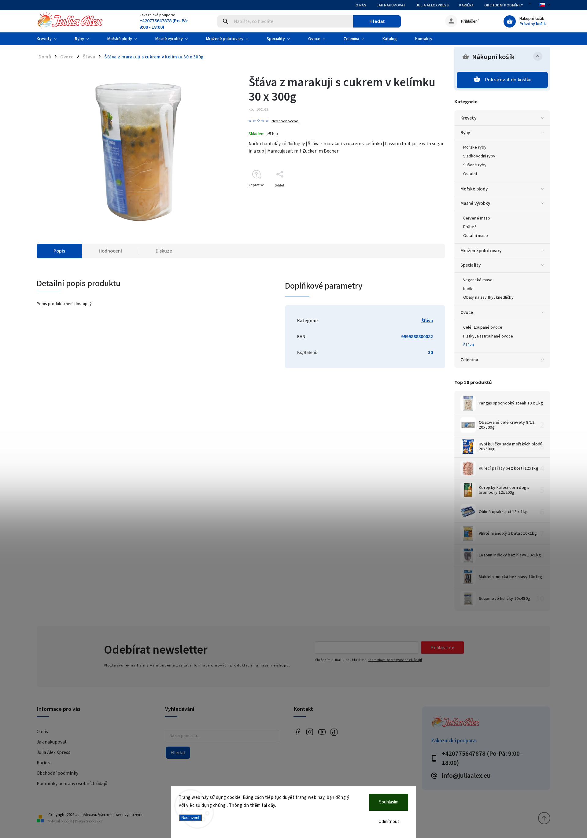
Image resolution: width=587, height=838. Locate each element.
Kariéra (466, 5)
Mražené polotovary (480, 250)
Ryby (465, 132)
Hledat (377, 21)
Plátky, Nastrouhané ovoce (488, 336)
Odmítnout (388, 821)
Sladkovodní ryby (479, 156)
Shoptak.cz (94, 821)
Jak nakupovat (391, 5)
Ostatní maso (475, 236)
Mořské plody (474, 189)
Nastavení (190, 817)
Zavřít (426, 196)
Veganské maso (478, 280)
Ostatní (470, 174)
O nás (361, 5)
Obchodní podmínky (503, 5)
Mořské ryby (474, 147)
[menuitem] (51, 38)
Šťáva (468, 345)
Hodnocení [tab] (110, 251)
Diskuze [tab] (164, 251)
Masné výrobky (475, 203)
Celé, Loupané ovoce (482, 327)
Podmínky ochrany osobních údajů (72, 783)
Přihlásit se (442, 647)
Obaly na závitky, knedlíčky (488, 297)
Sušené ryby (474, 165)
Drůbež (470, 227)
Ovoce (466, 312)
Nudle (468, 289)
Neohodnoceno (284, 121)
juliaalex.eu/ (309, 732)
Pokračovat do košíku (508, 79)
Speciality (470, 265)
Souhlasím (388, 802)
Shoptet (66, 821)
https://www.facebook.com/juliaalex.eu (297, 732)
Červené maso (476, 218)
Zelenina (469, 359)
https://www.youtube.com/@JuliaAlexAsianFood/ (322, 732)
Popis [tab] (59, 251)
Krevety (468, 118)
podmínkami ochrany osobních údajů (394, 660)
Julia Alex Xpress (432, 5)
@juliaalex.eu (334, 732)
